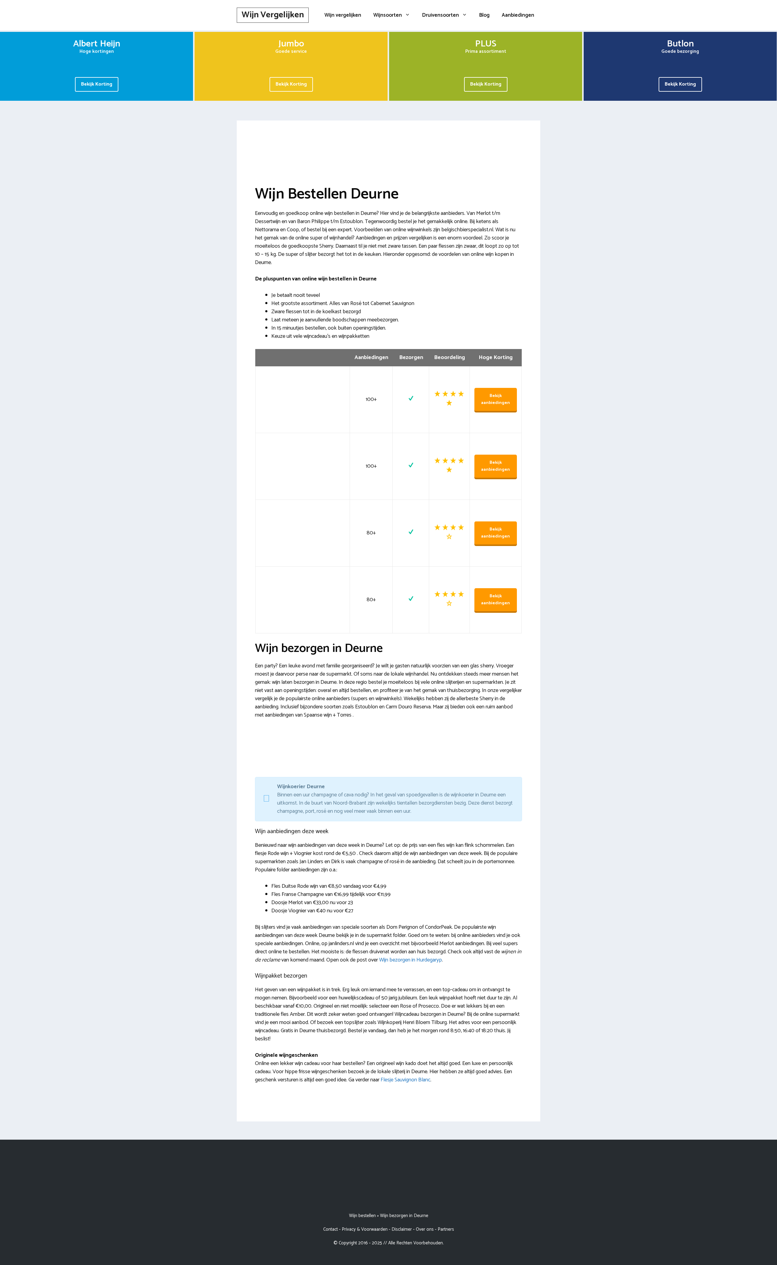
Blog (484, 15)
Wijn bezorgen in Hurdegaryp (410, 960)
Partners (446, 1229)
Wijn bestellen (362, 1215)
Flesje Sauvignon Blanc (405, 1079)
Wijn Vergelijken (273, 15)
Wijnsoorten (387, 15)
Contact (330, 1229)
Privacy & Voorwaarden (365, 1229)
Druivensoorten (440, 15)
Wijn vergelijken (342, 15)
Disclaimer (402, 1229)
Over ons (425, 1229)
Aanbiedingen (518, 15)
